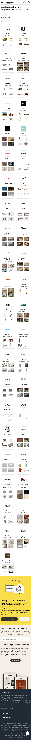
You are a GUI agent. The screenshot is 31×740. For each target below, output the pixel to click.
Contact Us (10, 708)
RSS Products (12, 737)
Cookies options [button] (15, 734)
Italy (4, 21)
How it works (24, 619)
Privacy (8, 734)
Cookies (23, 734)
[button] (2, 2)
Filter (3, 14)
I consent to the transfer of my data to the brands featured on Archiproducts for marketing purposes (15, 645)
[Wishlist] (24, 2)
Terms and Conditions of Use (12, 735)
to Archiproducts (8, 3)
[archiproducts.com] (9, 2)
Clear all (8, 21)
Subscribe (16, 660)
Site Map (20, 737)
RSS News (24, 735)
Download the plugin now (9, 619)
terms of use (18, 648)
